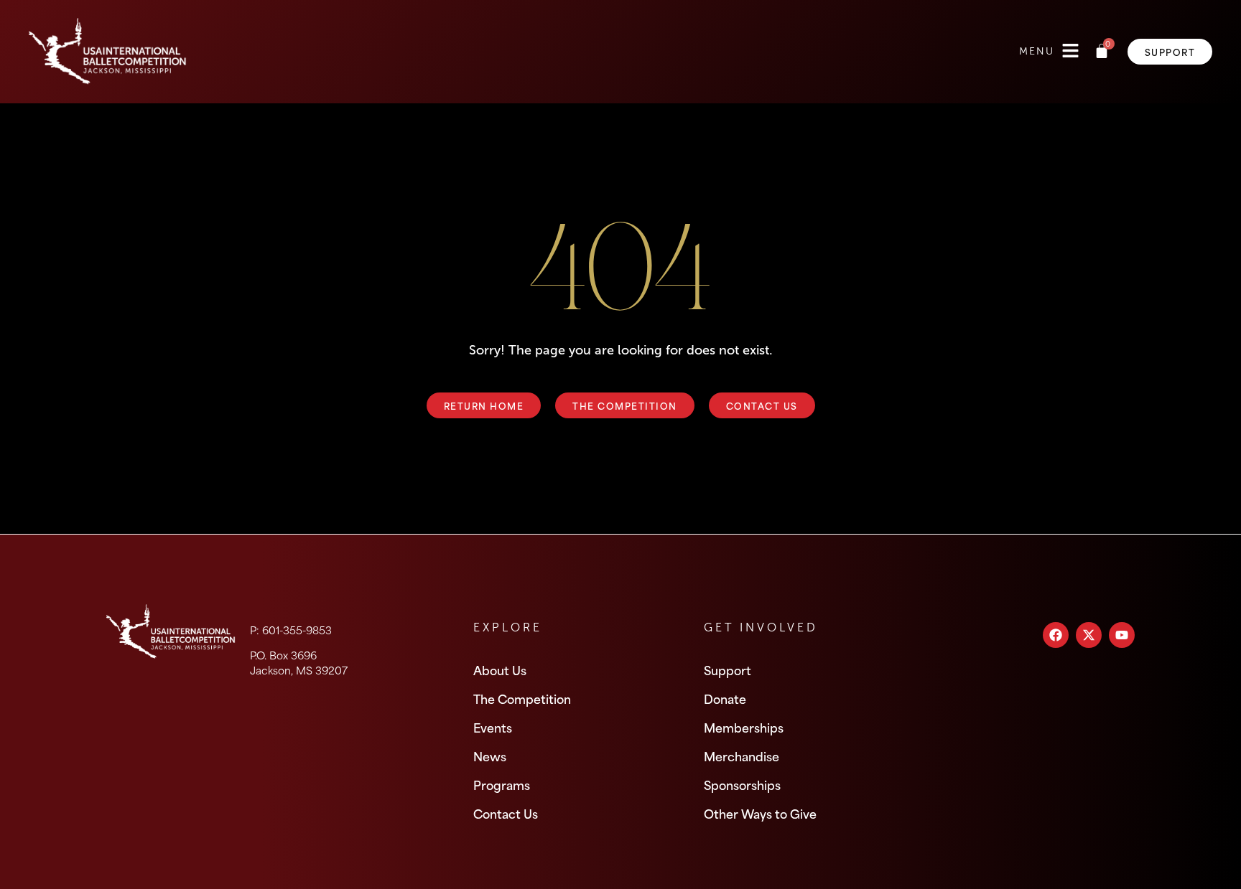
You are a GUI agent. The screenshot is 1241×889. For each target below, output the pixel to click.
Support (727, 669)
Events (492, 727)
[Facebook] (1056, 635)
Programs (501, 784)
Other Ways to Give (760, 813)
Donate (725, 698)
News (489, 755)
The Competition (522, 698)
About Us (499, 669)
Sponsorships (742, 784)
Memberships (744, 727)
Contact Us (505, 813)
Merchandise (741, 755)
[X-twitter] (1089, 635)
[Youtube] (1122, 635)
